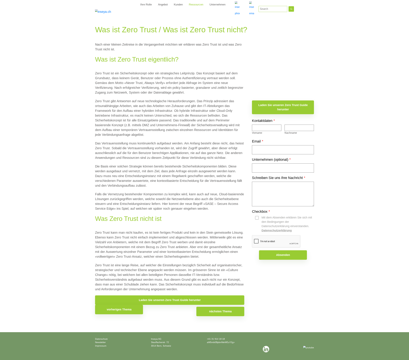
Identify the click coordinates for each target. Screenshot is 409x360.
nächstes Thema (220, 311)
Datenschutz (101, 339)
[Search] (291, 9)
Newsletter (100, 342)
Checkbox (261, 212)
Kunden (178, 4)
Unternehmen (217, 4)
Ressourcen (196, 4)
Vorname (257, 132)
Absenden (283, 255)
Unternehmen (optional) (271, 160)
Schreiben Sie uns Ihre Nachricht (278, 178)
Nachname (291, 132)
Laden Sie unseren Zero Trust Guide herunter (170, 300)
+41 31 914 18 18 (216, 339)
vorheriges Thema (119, 309)
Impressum (100, 345)
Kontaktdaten (263, 121)
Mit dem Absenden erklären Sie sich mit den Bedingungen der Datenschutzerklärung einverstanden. (287, 224)
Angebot (163, 4)
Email (257, 141)
